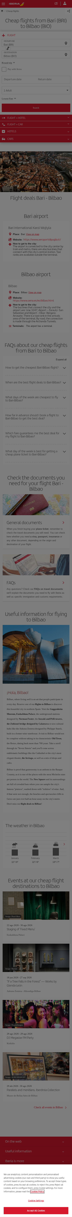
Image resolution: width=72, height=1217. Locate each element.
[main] (36, 1190)
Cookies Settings (36, 1200)
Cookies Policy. (37, 1191)
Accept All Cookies (36, 1210)
